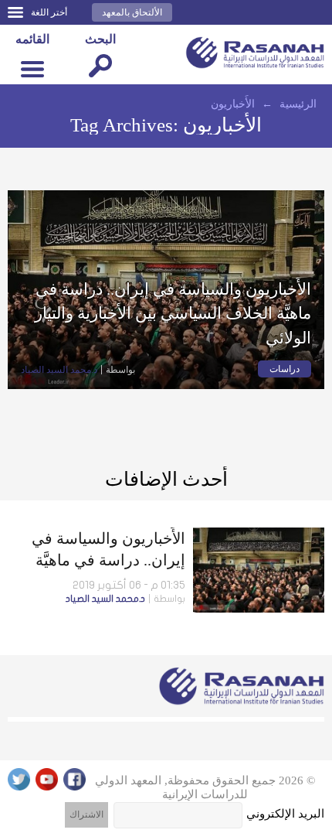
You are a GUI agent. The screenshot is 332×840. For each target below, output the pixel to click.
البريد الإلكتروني (285, 814)
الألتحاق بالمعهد (132, 12)
